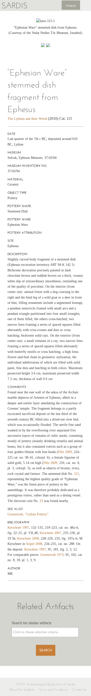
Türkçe (71, 5)
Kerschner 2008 (28, 538)
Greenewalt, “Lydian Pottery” (28, 514)
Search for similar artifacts (31, 623)
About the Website (21, 690)
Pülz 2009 (65, 452)
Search (45, 650)
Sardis (14, 5)
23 (41, 501)
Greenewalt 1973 (52, 555)
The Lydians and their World (27, 119)
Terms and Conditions (53, 690)
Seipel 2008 (34, 544)
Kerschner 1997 (18, 527)
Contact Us (79, 690)
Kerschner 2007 (50, 533)
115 (76, 474)
